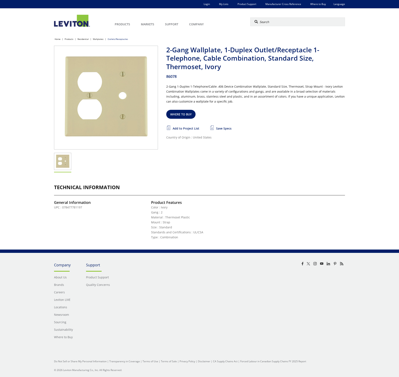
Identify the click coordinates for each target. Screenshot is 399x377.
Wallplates (98, 39)
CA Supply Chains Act (225, 361)
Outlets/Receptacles (118, 39)
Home (57, 39)
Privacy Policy (187, 361)
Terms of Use (150, 361)
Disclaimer (204, 361)
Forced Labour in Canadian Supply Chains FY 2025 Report (273, 361)
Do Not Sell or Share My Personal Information (80, 361)
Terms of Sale (169, 361)
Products (69, 39)
